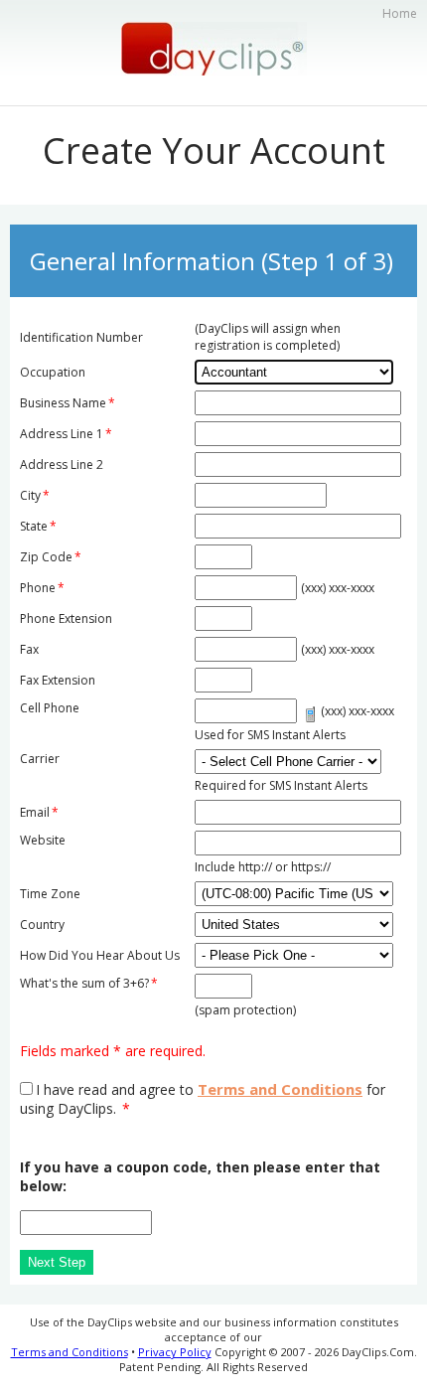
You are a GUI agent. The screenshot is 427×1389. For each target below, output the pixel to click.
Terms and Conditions (280, 1089)
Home (399, 13)
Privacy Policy (175, 1351)
